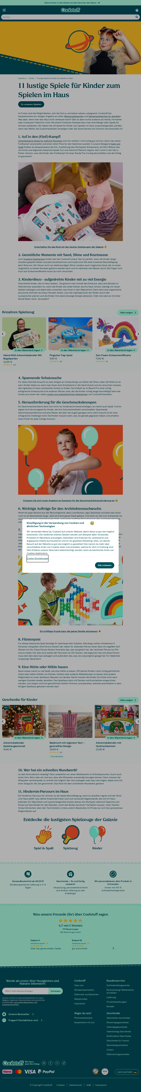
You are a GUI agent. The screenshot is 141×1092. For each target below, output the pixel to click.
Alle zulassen (105, 565)
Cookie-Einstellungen (37, 558)
